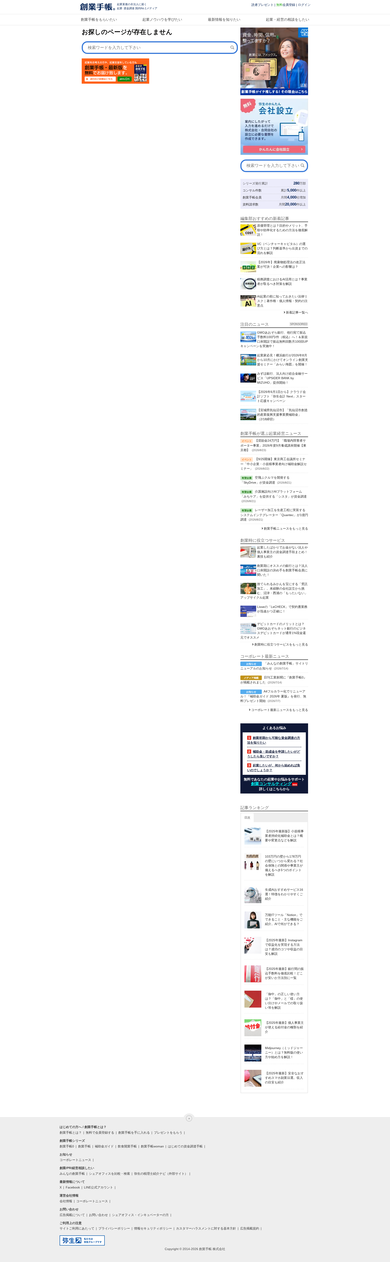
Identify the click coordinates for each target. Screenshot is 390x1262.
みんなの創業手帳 (72, 1173)
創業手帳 (84, 1146)
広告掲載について (72, 1215)
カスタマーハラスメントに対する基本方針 (206, 1228)
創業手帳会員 (252, 197)
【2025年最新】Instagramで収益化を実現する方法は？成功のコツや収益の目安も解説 (284, 946)
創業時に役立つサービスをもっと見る (281, 644)
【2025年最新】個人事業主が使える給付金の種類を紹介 (284, 1027)
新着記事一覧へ (297, 312)
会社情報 (66, 1201)
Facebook (73, 1187)
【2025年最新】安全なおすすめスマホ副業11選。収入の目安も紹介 (284, 1077)
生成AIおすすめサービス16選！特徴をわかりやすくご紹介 (284, 894)
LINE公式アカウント (98, 1187)
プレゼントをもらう (168, 1132)
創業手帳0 (67, 1146)
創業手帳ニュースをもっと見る (286, 528)
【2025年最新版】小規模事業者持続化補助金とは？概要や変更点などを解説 (284, 835)
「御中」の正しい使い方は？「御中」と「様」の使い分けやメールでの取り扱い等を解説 (284, 1000)
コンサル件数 (252, 190)
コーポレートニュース (75, 1160)
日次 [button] (247, 817)
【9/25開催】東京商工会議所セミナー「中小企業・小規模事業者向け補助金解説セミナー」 (273, 463)
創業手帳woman (152, 1146)
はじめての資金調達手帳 (185, 1146)
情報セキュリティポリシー (153, 1228)
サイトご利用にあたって (77, 1228)
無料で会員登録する (100, 1132)
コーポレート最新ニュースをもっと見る (279, 710)
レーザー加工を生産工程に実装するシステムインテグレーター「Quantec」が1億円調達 (274, 514)
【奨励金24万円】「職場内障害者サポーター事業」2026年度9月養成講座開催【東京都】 (273, 445)
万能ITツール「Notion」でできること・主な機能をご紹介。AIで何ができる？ (284, 919)
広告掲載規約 (249, 1228)
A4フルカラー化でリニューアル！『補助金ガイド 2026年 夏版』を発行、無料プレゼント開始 (273, 696)
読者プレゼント (262, 5)
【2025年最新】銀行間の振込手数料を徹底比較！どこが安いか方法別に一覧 (284, 973)
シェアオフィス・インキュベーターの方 (140, 1215)
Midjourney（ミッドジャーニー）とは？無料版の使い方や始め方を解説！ (284, 1052)
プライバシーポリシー (114, 1228)
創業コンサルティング (271, 784)
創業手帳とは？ (71, 1132)
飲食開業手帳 (127, 1146)
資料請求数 (250, 204)
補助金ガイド (104, 1146)
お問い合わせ (98, 1215)
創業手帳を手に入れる (134, 1132)
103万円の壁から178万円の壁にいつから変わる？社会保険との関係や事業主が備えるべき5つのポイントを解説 (284, 865)
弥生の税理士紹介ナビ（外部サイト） (161, 1173)
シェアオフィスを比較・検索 (109, 1173)
